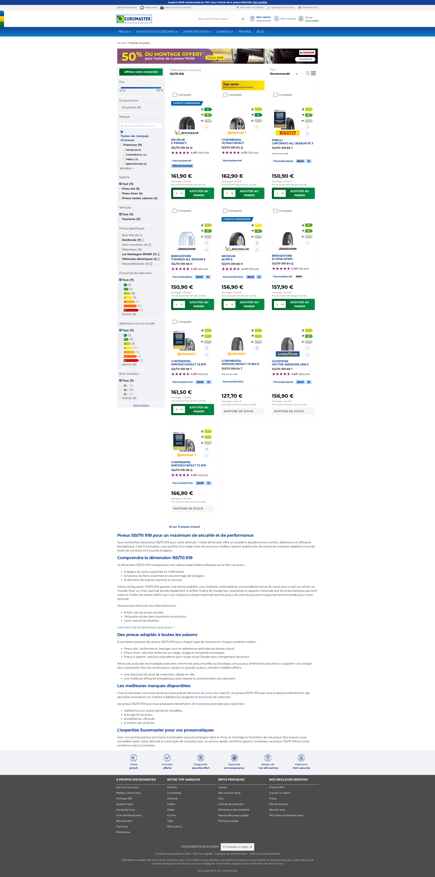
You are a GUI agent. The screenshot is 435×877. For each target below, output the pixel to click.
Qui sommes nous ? (128, 787)
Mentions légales (203, 853)
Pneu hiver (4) (132, 193)
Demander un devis (283, 7)
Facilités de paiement (231, 804)
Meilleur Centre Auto (128, 792)
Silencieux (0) (132, 249)
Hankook (172, 798)
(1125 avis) (253, 152)
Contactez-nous (125, 809)
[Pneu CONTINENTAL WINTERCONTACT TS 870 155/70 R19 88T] (187, 340)
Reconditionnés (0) (135, 263)
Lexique (222, 787)
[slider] (119, 87)
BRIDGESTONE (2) (136, 164)
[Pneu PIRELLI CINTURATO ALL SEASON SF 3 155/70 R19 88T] (288, 119)
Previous (119, 56)
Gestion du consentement (264, 853)
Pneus (272, 798)
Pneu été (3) (131, 188)
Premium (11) (133, 145)
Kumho (171, 815)
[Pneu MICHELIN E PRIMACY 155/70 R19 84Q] (187, 119)
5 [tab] (227, 60)
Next (315, 56)
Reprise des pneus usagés (233, 815)
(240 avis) (203, 374)
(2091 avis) (203, 152)
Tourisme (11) (131, 219)
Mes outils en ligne (229, 792)
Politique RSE (124, 798)
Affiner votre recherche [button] (141, 72)
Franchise (150, 7)
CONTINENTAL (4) (136, 154)
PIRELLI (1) (132, 159)
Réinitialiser (141, 405)
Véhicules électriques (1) (139, 259)
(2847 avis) (304, 374)
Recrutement (124, 820)
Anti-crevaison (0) (135, 244)
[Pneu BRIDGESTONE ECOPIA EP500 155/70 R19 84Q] (288, 235)
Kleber (171, 809)
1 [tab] (207, 60)
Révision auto (277, 809)
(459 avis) (203, 269)
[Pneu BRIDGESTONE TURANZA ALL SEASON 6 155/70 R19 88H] (187, 235)
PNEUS (123, 31)
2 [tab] (212, 60)
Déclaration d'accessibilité (233, 809)
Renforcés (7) (131, 240)
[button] (141, 235)
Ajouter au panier (198, 193)
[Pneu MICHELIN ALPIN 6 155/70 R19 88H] (237, 235)
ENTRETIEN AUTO (195, 31)
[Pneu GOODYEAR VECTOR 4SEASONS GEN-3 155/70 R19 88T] (288, 340)
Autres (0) (129, 314)
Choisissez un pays (236, 846)
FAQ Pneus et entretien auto (286, 815)
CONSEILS (223, 31)
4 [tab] (222, 60)
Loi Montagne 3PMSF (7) (139, 254)
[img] (160, 125)
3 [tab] (217, 60)
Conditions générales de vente (173, 853)
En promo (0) (131, 107)
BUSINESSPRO (129, 7)
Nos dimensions (278, 804)
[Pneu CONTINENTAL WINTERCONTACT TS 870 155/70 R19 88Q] (187, 441)
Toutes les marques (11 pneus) (135, 138)
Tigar (170, 820)
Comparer (185, 94)
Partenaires (123, 832)
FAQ (220, 798)
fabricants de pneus (200, 693)
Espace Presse (124, 804)
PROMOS (245, 31)
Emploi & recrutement (178, 7)
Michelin (172, 787)
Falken (171, 804)
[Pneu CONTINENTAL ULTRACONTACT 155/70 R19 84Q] (237, 119)
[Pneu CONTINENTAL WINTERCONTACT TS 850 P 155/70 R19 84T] (237, 340)
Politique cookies (228, 820)
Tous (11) (128, 280)
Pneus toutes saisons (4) (140, 198)
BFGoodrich (174, 826)
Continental (174, 792)
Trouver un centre (252, 7)
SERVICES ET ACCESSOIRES (155, 31)
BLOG (261, 31)
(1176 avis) (253, 269)
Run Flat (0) (130, 235)
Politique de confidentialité (231, 853)
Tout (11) (127, 184)
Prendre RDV (310, 7)
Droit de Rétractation (129, 815)
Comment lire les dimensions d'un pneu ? (145, 627)
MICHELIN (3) (133, 150)
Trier (272, 69)
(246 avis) (304, 268)
